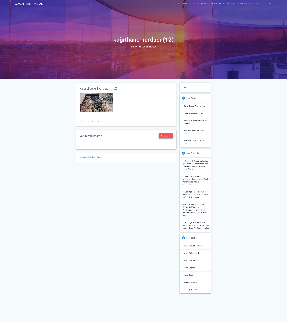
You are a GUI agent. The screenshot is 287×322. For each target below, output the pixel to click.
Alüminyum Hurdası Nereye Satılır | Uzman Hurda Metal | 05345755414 (196, 182)
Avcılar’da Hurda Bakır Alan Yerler (194, 132)
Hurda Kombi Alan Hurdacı (194, 113)
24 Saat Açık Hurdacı (191, 176)
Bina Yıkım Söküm (191, 260)
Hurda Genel (188, 275)
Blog (259, 4)
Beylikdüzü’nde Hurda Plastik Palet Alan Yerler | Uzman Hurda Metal (195, 212)
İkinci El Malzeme (190, 282)
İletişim (268, 4)
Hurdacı (175, 4)
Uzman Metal (28, 3)
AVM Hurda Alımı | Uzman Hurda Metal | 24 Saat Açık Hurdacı (196, 194)
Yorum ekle (166, 136)
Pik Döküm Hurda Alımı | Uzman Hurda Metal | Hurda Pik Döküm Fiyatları (196, 225)
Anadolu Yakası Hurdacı (220, 4)
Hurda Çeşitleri (244, 4)
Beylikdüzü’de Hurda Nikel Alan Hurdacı (196, 122)
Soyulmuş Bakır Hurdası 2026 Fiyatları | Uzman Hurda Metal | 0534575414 (196, 166)
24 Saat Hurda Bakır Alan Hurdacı (195, 161)
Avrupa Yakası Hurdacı (194, 4)
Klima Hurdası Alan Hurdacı (194, 106)
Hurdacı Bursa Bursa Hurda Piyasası (194, 142)
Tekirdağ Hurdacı (190, 290)
